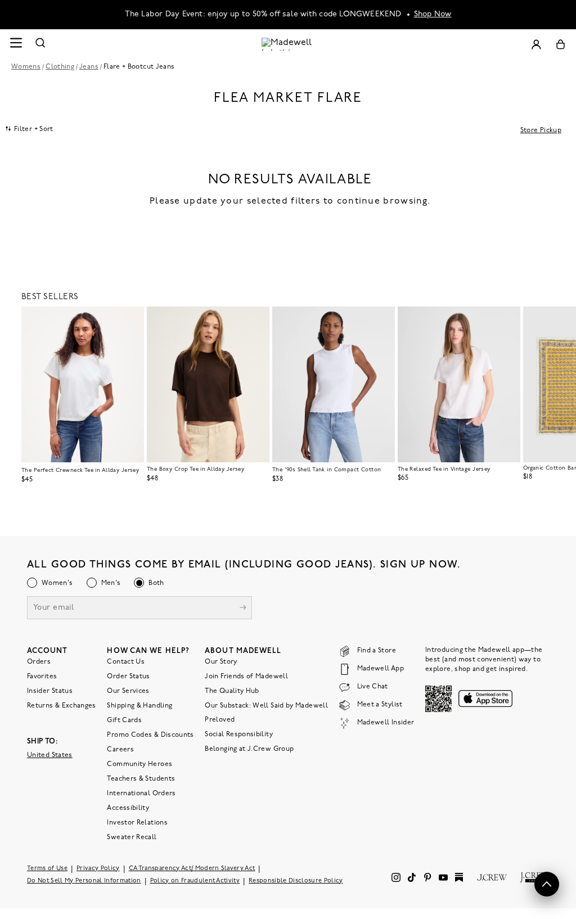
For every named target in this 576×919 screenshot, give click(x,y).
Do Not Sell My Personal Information (84, 881)
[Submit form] (243, 608)
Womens (25, 67)
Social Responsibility (239, 734)
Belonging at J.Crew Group (249, 749)
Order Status (128, 676)
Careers (120, 749)
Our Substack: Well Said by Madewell (266, 705)
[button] (130, 320)
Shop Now (433, 14)
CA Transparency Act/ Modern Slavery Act (192, 869)
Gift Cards (124, 720)
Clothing (60, 67)
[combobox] (29, 128)
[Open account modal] (536, 44)
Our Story (221, 662)
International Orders (141, 793)
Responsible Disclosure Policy (296, 881)
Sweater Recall (131, 837)
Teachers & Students (141, 779)
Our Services (128, 691)
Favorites (42, 676)
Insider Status (50, 691)
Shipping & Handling (139, 705)
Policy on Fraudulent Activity (195, 881)
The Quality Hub (232, 691)
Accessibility (128, 808)
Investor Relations (137, 822)
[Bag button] (560, 44)
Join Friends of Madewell (246, 676)
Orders (39, 662)
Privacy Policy (98, 869)
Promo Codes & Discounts (150, 735)
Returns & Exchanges (61, 705)
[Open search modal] (40, 44)
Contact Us (126, 662)
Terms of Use (47, 869)
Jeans (88, 67)
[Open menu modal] (15, 44)
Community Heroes (139, 764)
